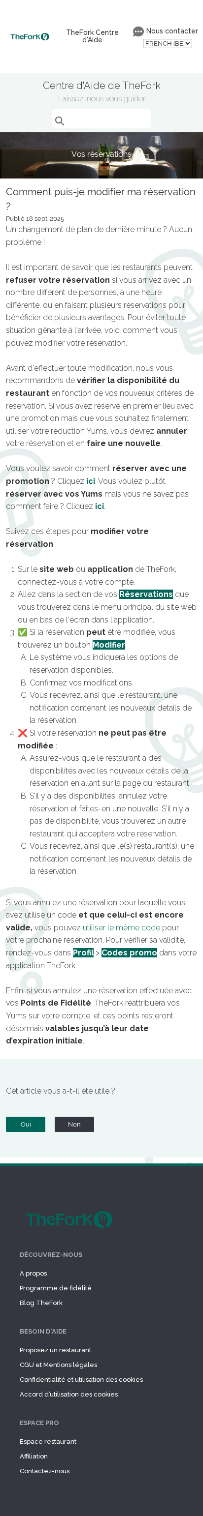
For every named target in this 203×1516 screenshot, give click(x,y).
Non (74, 1124)
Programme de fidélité (56, 1288)
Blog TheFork (41, 1303)
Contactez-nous (44, 1471)
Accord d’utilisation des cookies (69, 1394)
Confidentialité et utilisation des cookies (81, 1379)
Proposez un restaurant (55, 1350)
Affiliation (34, 1456)
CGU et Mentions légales (58, 1364)
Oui (26, 1124)
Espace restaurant (48, 1441)
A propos (33, 1273)
